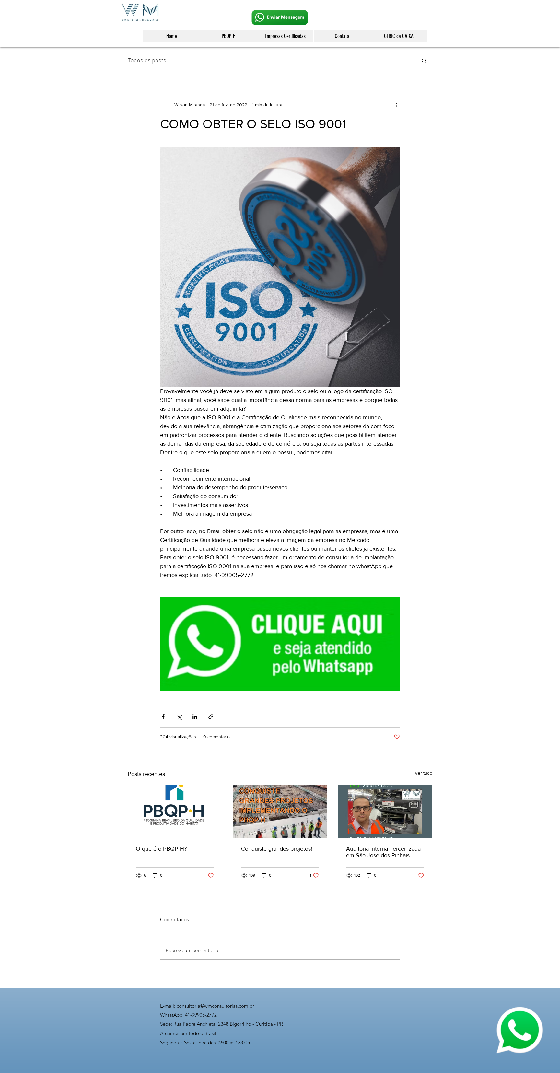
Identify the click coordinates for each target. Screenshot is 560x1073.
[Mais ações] (396, 105)
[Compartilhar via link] (211, 717)
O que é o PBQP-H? (161, 849)
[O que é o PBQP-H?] (175, 811)
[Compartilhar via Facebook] (163, 717)
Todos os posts (147, 60)
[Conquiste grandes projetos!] (280, 811)
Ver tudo (423, 773)
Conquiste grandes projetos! (276, 849)
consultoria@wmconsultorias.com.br (215, 1006)
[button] (424, 60)
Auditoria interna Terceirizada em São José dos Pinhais (383, 852)
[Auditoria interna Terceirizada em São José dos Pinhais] (385, 811)
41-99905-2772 (201, 1015)
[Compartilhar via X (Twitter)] (179, 717)
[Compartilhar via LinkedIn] (195, 717)
